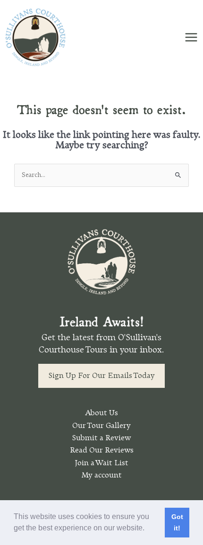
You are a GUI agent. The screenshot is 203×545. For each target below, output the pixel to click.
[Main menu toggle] (191, 37)
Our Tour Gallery (101, 425)
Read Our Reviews (102, 450)
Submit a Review (101, 438)
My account (101, 475)
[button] (147, 529)
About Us (101, 413)
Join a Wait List (101, 463)
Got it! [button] (177, 522)
